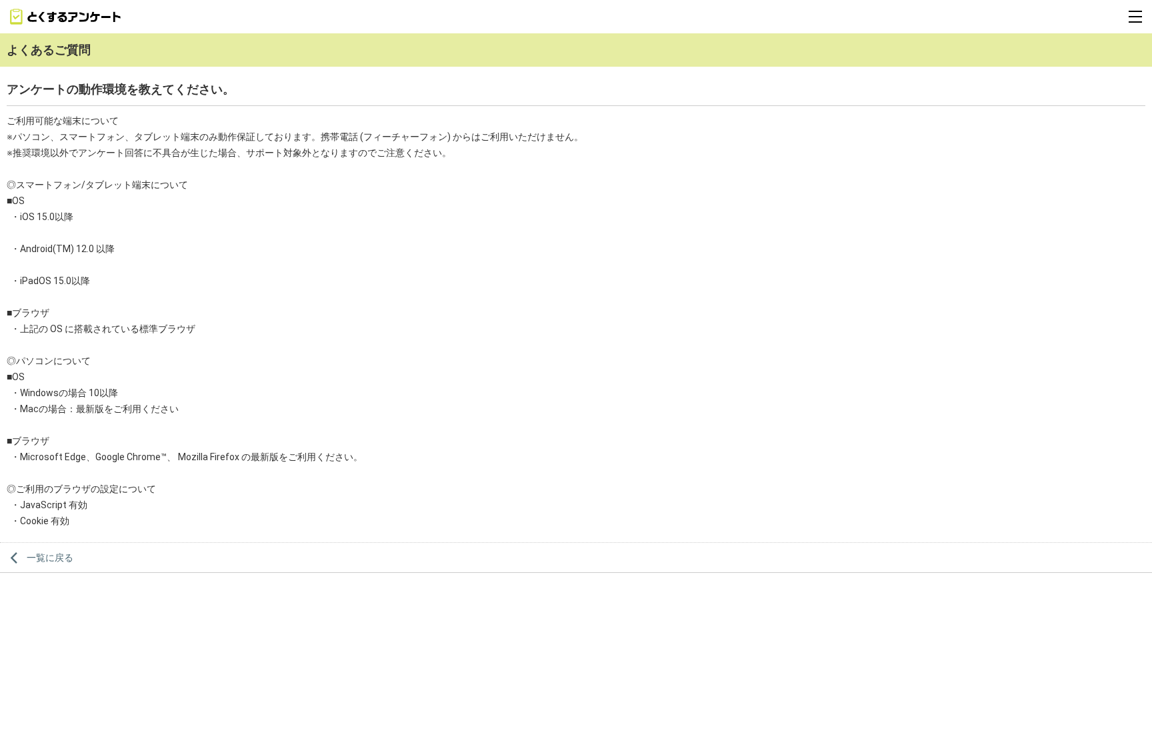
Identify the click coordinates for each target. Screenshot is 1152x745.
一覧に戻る (50, 557)
